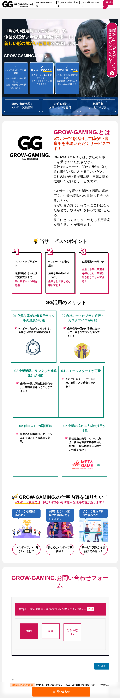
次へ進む (102, 666)
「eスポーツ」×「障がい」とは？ (26, 549)
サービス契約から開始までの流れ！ (93, 549)
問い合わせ (63, 691)
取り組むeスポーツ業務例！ (60, 549)
